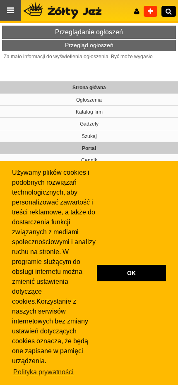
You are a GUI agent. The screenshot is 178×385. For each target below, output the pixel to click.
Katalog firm (89, 112)
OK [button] (131, 273)
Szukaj (89, 136)
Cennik (89, 160)
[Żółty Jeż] (66, 10)
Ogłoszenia (89, 100)
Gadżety (89, 124)
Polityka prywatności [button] (43, 371)
